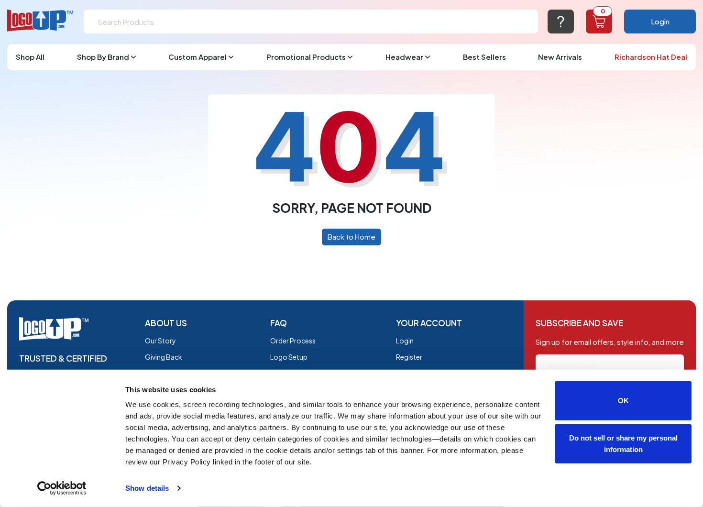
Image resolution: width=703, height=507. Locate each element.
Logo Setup (289, 357)
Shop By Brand (103, 56)
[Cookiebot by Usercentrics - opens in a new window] (62, 488)
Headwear (404, 56)
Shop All (30, 56)
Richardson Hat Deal (651, 56)
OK (623, 401)
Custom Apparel (197, 56)
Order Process (293, 340)
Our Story (160, 340)
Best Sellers (484, 56)
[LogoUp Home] (40, 20)
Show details (147, 488)
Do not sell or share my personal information (623, 443)
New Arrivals (560, 56)
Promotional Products (306, 56)
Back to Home (351, 236)
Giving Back (163, 357)
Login (660, 21)
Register (409, 357)
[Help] (561, 21)
